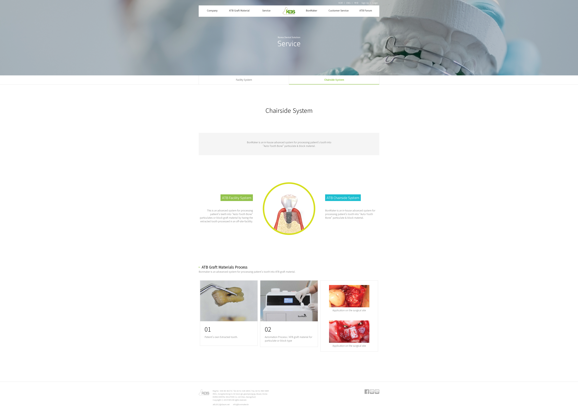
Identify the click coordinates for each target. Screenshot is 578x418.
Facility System (244, 79)
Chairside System (334, 79)
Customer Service (339, 10)
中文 (356, 2)
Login (375, 2)
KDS (289, 11)
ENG (348, 2)
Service (266, 10)
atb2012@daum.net (221, 404)
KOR (341, 2)
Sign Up (365, 2)
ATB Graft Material (239, 10)
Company (212, 10)
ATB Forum (365, 10)
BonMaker (311, 10)
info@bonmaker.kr (241, 404)
